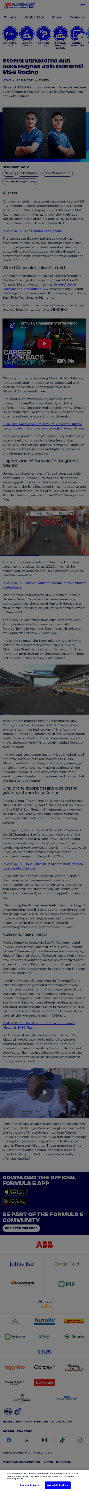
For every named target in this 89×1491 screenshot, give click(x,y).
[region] (44, 1480)
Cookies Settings (30, 1485)
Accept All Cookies (57, 1485)
